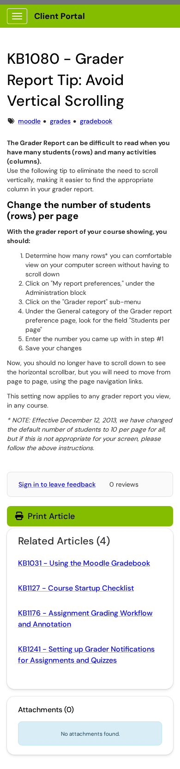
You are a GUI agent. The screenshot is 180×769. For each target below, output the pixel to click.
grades (60, 121)
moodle (29, 121)
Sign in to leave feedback (57, 484)
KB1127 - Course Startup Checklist (76, 588)
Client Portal (59, 16)
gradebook (96, 121)
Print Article (50, 516)
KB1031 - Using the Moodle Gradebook (84, 563)
